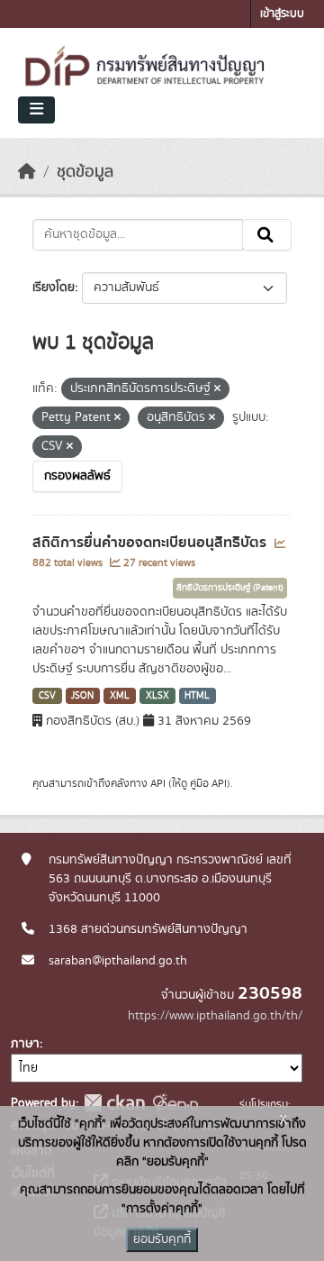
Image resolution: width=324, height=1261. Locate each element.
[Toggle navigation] (36, 109)
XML (120, 696)
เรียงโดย (53, 288)
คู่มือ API (208, 783)
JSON (82, 696)
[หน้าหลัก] (27, 172)
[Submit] (267, 235)
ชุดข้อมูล (85, 172)
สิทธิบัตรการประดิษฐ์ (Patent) (230, 587)
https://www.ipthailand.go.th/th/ (215, 1016)
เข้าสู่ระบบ (282, 14)
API (158, 783)
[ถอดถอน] (217, 389)
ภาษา (25, 1044)
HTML (197, 696)
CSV (47, 696)
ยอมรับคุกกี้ (162, 1239)
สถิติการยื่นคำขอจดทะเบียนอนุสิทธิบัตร (151, 542)
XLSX (157, 696)
